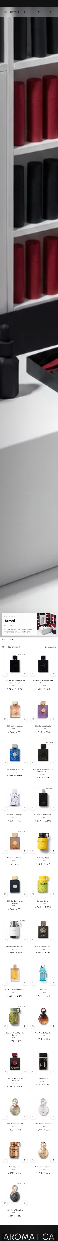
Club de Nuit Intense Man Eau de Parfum (15, 682)
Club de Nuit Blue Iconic (15, 769)
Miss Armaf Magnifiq (43, 1033)
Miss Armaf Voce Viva (43, 1167)
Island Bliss (43, 990)
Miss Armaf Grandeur (43, 1124)
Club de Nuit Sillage (15, 815)
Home (4, 640)
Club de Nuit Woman (15, 726)
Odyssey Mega (43, 858)
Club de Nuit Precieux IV (14, 990)
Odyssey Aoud (14, 1167)
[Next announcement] (53, 3)
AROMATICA (29, 1237)
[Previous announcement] (5, 3)
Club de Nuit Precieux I (43, 815)
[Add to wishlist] (4, 673)
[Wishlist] (46, 12)
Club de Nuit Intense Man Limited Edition (43, 770)
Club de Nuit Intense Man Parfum (43, 682)
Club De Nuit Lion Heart (43, 946)
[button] (40, 12)
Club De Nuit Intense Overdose (15, 1079)
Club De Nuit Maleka (43, 726)
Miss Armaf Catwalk (15, 1124)
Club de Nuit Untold (14, 858)
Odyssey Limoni (43, 901)
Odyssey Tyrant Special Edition (15, 1034)
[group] (29, 624)
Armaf (15, 685)
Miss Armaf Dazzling (15, 1210)
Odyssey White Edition (14, 946)
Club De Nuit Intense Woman (15, 902)
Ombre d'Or (43, 1078)
